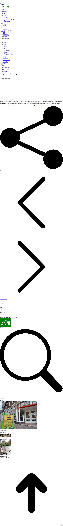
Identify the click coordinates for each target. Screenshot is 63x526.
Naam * (1, 308)
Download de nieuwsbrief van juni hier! (12, 317)
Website (24, 308)
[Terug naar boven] (31, 524)
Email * (12, 308)
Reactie (1, 307)
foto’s (34, 105)
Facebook (1, 3)
